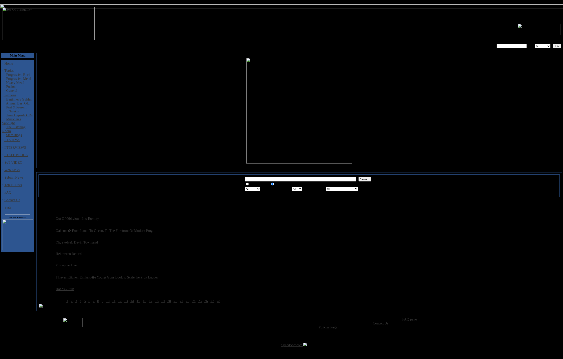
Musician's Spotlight (11, 121)
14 (132, 301)
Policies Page (328, 327)
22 (181, 301)
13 (126, 301)
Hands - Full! (65, 289)
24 (194, 301)
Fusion (11, 86)
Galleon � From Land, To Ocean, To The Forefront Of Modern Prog (104, 231)
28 (218, 301)
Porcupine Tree (66, 265)
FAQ (7, 192)
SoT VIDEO (13, 162)
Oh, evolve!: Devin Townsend (77, 242)
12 (120, 301)
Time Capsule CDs (19, 115)
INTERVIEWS (15, 147)
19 (163, 301)
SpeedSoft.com (292, 345)
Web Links (12, 170)
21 (175, 301)
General (11, 90)
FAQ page (409, 319)
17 (150, 301)
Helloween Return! (69, 254)
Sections (10, 95)
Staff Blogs (14, 135)
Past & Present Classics (14, 109)
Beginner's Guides (19, 99)
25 (200, 301)
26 (206, 301)
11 (113, 301)
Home (8, 63)
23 (187, 301)
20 (169, 301)
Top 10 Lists (13, 185)
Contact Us (12, 200)
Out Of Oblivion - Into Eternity (77, 218)
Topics (9, 70)
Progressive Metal (18, 79)
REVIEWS (12, 140)
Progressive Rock (18, 75)
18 (157, 301)
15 (138, 301)
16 (144, 301)
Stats (7, 207)
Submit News (13, 177)
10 (108, 301)
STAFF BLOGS (16, 155)
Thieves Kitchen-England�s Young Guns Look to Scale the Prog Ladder (107, 277)
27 (212, 301)
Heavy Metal (15, 82)
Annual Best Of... (18, 103)
